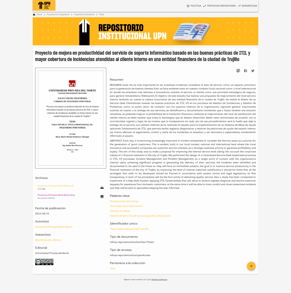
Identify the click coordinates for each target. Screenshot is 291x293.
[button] (70, 196)
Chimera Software (159, 279)
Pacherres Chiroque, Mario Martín (53, 227)
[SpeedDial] (251, 266)
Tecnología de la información (126, 206)
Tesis (101, 14)
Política (196, 6)
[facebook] (245, 71)
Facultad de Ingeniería (58, 14)
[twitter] (253, 71)
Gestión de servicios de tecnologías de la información (140, 216)
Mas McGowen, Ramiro (48, 240)
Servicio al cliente (120, 211)
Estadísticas (249, 6)
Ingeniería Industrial (84, 14)
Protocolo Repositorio (221, 6)
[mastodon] (238, 71)
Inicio (39, 14)
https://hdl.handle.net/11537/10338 (129, 229)
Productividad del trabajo (124, 201)
